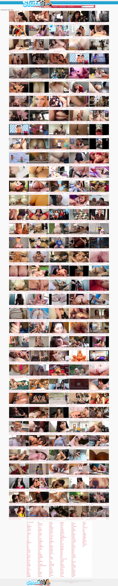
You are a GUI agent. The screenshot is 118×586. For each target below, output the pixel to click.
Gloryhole (51, 550)
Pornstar (62, 576)
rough (22, 94)
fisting (78, 349)
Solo (72, 558)
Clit (38, 537)
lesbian (36, 165)
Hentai (50, 562)
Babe (28, 541)
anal (93, 52)
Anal (28, 531)
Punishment (74, 526)
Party (61, 568)
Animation (29, 533)
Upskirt (84, 535)
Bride (28, 571)
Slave (72, 553)
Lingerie (62, 531)
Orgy (61, 562)
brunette (14, 94)
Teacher (84, 523)
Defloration (40, 557)
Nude (61, 550)
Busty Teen (40, 523)
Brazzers (29, 569)
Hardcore (51, 558)
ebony (102, 207)
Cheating (40, 533)
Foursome (51, 535)
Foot (50, 534)
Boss (28, 567)
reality (61, 207)
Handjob (51, 557)
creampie (35, 52)
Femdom (51, 523)
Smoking (73, 557)
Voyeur (84, 539)
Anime (28, 534)
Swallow (73, 573)
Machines (62, 533)
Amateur (28, 527)
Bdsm (28, 548)
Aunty (28, 539)
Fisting (50, 530)
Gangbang (51, 541)
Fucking (51, 538)
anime (36, 405)
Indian (50, 568)
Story (72, 568)
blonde (56, 94)
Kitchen (62, 523)
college (33, 391)
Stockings (73, 567)
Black (28, 561)
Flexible (51, 533)
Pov (72, 522)
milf (32, 52)
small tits (58, 94)
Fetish (50, 525)
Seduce (73, 542)
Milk (61, 542)
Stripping (73, 571)
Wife (84, 542)
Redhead (73, 530)
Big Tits (28, 557)
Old (61, 557)
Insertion (51, 571)
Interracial (51, 572)
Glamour (51, 548)
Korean (61, 525)
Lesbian (62, 529)
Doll (39, 562)
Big (27, 553)
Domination (40, 564)
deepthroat (20, 405)
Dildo (39, 558)
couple (77, 94)
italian (98, 52)
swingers (21, 207)
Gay (50, 544)
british (40, 52)
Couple (39, 544)
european (95, 52)
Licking (61, 530)
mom (31, 52)
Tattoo (84, 522)
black (99, 207)
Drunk (39, 567)
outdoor (71, 377)
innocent (75, 165)
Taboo (72, 576)
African (28, 525)
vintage (95, 476)
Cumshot (40, 549)
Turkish (84, 533)
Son (72, 560)
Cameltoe (40, 525)
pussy (38, 405)
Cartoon (39, 527)
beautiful (91, 278)
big (18, 278)
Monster (62, 546)
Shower (73, 548)
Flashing (51, 531)
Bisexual (28, 560)
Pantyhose (62, 567)
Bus (39, 522)
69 (83, 546)
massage (39, 165)
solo (40, 476)
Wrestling (85, 544)
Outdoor (62, 564)
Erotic (39, 571)
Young (84, 545)
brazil (94, 306)
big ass (13, 52)
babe (54, 94)
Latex (61, 526)
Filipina (50, 526)
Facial (39, 575)
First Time (51, 529)
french (40, 207)
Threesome (85, 527)
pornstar (91, 108)
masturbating (39, 80)
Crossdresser (41, 546)
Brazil (28, 568)
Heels (50, 561)
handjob (57, 66)
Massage (62, 535)
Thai (84, 526)
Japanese (51, 575)
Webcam (84, 541)
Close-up (40, 538)
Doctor (39, 560)
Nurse (61, 552)
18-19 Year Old (30, 522)
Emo (39, 569)
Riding (72, 533)
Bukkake (28, 576)
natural (41, 448)
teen (73, 52)
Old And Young (63, 558)
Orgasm (62, 561)
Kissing (61, 522)
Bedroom (29, 552)
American (29, 530)
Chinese (40, 534)
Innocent (51, 569)
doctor (14, 306)
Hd (49, 560)
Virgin (84, 538)
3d (27, 523)
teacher (54, 66)
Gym (50, 554)
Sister (72, 549)
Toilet (84, 530)
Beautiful (29, 550)
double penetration (97, 292)
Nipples (62, 549)
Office (61, 554)
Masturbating (63, 537)
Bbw (28, 546)
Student (73, 572)
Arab (28, 535)
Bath (28, 544)
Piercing (62, 572)
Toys (84, 531)
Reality (72, 529)
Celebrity (40, 530)
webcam (51, 80)
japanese (91, 193)
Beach (28, 549)
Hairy (50, 556)
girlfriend (31, 250)
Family (50, 522)
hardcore (41, 108)
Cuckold (39, 548)
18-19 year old (74, 66)
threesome (60, 66)
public (61, 108)
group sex (79, 377)
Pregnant (73, 523)
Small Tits (73, 556)
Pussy (72, 527)
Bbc (27, 545)
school (81, 151)
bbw (11, 52)
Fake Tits (40, 576)
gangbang (74, 377)
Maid (61, 534)
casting (59, 207)
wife (52, 52)
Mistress (62, 544)
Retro (72, 531)
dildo (77, 165)
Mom (61, 545)
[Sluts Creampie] (37, 4)
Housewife (51, 565)
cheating (11, 66)
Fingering (51, 527)
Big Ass (28, 554)
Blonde (28, 562)
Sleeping (73, 554)
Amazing (29, 529)
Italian (50, 573)
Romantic (73, 534)
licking (63, 66)
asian (71, 108)
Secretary (73, 541)
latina (35, 80)
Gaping (50, 542)
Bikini (28, 558)
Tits (83, 529)
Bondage (29, 565)
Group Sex (51, 553)
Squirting (73, 565)
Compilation (40, 541)
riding (42, 80)
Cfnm (39, 531)
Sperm (72, 562)
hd (78, 94)
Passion (62, 569)
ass (38, 179)
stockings (100, 377)
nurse (59, 179)
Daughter (40, 554)
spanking (79, 363)
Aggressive (29, 526)
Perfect (61, 571)
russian (71, 94)
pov (37, 250)
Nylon (61, 553)
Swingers (73, 575)
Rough (72, 535)
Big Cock (29, 556)
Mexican (62, 539)
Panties (62, 565)
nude (98, 80)
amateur (18, 80)
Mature (61, 538)
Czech (39, 552)
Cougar (39, 542)
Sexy (72, 544)
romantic (31, 264)
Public (72, 525)
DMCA (72, 582)
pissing (62, 306)
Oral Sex (62, 560)
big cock (59, 52)
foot (55, 306)
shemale (71, 179)
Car (38, 526)
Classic (39, 535)
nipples (103, 377)
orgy (82, 377)
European (40, 572)
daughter (56, 349)
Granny (50, 552)
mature (77, 108)
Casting (39, 529)
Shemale (73, 546)
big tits (79, 52)
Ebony (39, 568)
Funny (50, 539)
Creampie (40, 545)
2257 (70, 582)
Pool (61, 575)
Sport (72, 564)
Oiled (61, 556)
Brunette (28, 575)
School (72, 538)
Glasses (51, 549)
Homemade (51, 564)
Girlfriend (51, 546)
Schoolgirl (73, 539)
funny (94, 108)
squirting (20, 377)
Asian (28, 537)
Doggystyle (40, 561)
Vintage (84, 537)
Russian (73, 537)
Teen (84, 525)
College (39, 539)
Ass (27, 538)
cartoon (96, 80)
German (51, 545)
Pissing (61, 573)
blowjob (38, 52)
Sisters (72, 550)
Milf (61, 541)
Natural (61, 548)
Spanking (73, 561)
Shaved (73, 545)
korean (97, 264)
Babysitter (29, 542)
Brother (28, 573)
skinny (61, 94)
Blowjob (28, 564)
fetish (39, 250)
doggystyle (41, 94)
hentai (94, 80)
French (50, 537)
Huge (50, 567)
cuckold (14, 66)
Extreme (39, 573)
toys (79, 165)
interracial (101, 52)
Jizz (50, 576)
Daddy (39, 553)
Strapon (73, 569)
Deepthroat (40, 556)
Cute (39, 550)
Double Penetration (42, 565)
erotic (101, 250)
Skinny (72, 552)
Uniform (84, 534)
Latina (61, 527)
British (28, 572)
